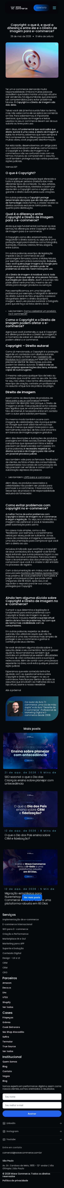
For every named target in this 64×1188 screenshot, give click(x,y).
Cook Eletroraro (11, 1027)
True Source (9, 1046)
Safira (5, 1036)
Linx (4, 992)
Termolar (7, 1041)
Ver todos (7, 1007)
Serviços (9, 914)
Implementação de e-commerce (20, 919)
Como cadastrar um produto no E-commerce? (32, 312)
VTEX (5, 997)
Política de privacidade (15, 1180)
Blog (4, 1066)
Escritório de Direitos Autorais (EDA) (39, 573)
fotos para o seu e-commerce (22, 400)
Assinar (32, 1113)
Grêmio (6, 1022)
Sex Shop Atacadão (13, 1032)
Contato (7, 1071)
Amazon (6, 982)
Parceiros (9, 978)
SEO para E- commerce (15, 929)
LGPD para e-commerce (37, 477)
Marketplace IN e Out (14, 938)
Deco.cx (6, 987)
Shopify (6, 1002)
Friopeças (7, 1017)
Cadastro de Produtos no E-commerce (29, 358)
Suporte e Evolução (13, 948)
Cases (7, 1013)
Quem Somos (9, 1061)
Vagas (6, 1076)
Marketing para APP (13, 943)
